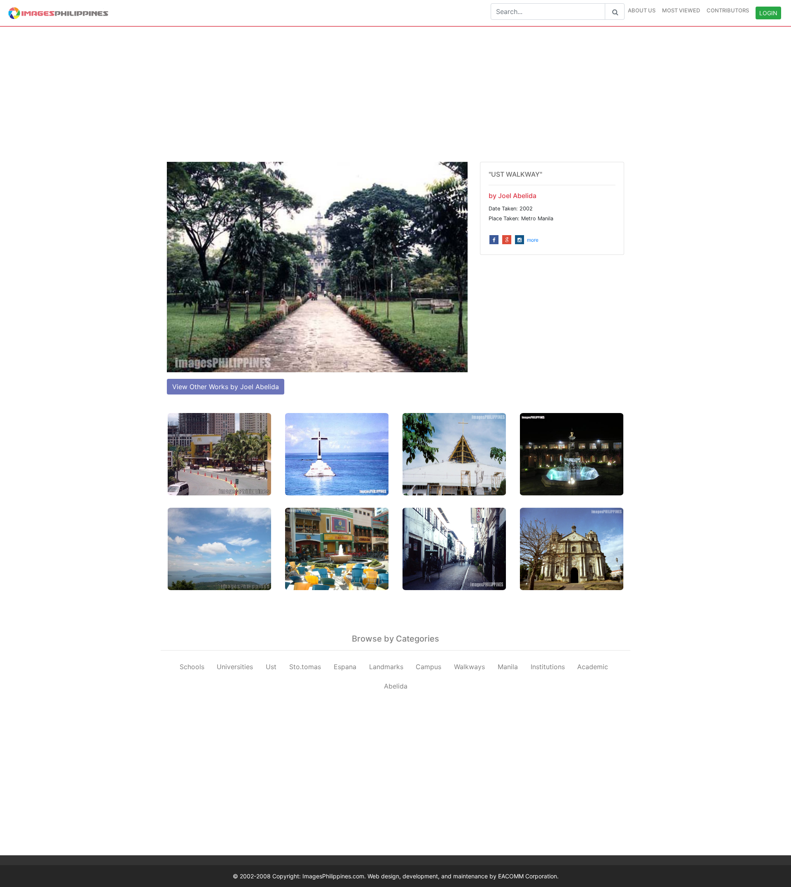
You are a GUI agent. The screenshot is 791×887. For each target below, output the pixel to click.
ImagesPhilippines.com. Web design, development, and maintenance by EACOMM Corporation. (430, 876)
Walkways (469, 667)
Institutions (548, 667)
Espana (345, 667)
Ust (271, 667)
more (532, 240)
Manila (508, 667)
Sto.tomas (305, 667)
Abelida (395, 686)
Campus (428, 667)
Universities (235, 667)
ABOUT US (641, 10)
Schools (192, 667)
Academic (592, 667)
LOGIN (768, 12)
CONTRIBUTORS (728, 10)
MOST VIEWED (681, 10)
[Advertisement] (395, 94)
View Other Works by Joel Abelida (225, 387)
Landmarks (386, 667)
